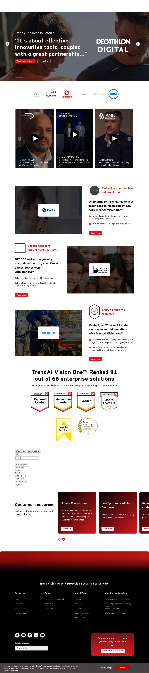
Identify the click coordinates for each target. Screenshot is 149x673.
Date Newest (20, 476)
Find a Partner (20, 613)
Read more (94, 232)
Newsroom (19, 604)
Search (37, 451)
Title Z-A (18, 473)
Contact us (21, 64)
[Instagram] (36, 635)
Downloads (49, 608)
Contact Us (49, 604)
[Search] (74, 461)
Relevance (19, 467)
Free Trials (49, 613)
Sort (30, 451)
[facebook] (23, 635)
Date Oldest (20, 478)
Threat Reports (21, 608)
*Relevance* (21, 464)
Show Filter (20, 451)
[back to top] (17, 485)
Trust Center (80, 618)
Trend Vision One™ (52, 583)
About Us (78, 599)
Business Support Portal (54, 599)
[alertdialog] (74, 668)
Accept (122, 667)
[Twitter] (29, 635)
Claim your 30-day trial (112, 650)
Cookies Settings (106, 667)
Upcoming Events (82, 613)
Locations (78, 608)
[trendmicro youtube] (42, 635)
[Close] (145, 667)
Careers (78, 604)
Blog (16, 599)
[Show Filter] (17, 454)
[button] (7, 44)
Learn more (67, 529)
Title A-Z (18, 470)
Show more (21, 481)
